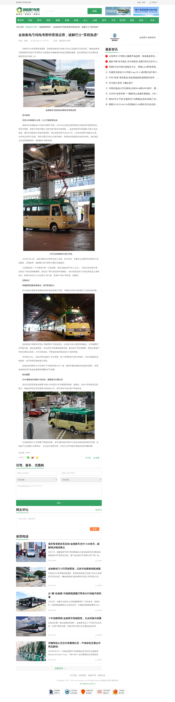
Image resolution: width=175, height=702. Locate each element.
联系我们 (83, 675)
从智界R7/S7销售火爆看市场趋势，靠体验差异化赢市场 (134, 56)
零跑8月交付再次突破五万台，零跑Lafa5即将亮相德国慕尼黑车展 (134, 67)
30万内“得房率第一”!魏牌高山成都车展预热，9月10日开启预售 (134, 93)
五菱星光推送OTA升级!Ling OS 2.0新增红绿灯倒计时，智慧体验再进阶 (134, 72)
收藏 (97, 458)
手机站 (154, 2)
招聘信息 (101, 675)
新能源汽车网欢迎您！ (24, 2)
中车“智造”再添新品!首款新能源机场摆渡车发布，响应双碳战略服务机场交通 (134, 77)
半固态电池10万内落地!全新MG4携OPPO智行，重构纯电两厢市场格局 (134, 88)
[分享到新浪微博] (32, 457)
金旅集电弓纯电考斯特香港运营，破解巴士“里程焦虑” (76, 27)
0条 (89, 458)
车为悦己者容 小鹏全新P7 (121, 83)
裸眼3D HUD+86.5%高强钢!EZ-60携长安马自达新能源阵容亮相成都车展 (134, 104)
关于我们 (73, 675)
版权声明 (92, 675)
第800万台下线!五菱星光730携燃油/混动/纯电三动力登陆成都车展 (134, 99)
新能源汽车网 (31, 27)
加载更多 (59, 668)
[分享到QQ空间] (37, 457)
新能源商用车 (45, 27)
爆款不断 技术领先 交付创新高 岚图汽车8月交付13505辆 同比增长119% (134, 61)
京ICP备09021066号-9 (87, 684)
